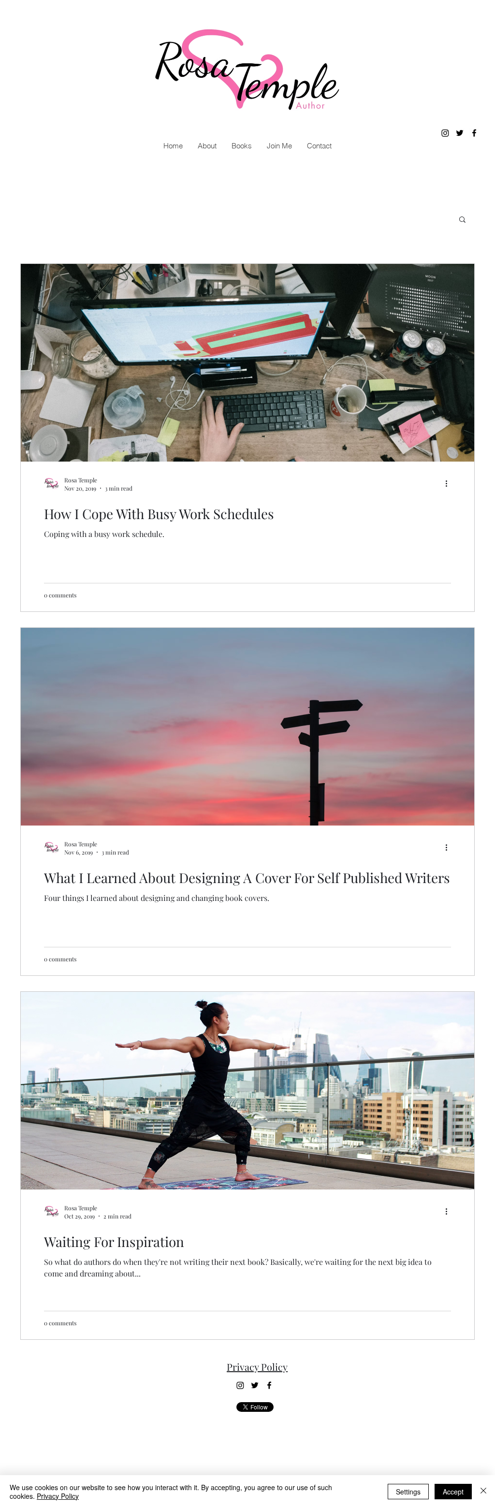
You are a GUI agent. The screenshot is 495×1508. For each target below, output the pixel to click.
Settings (408, 1491)
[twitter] (460, 133)
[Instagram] (445, 133)
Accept (453, 1491)
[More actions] (449, 484)
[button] (241, 146)
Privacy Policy (257, 1366)
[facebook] (474, 133)
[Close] (483, 1491)
